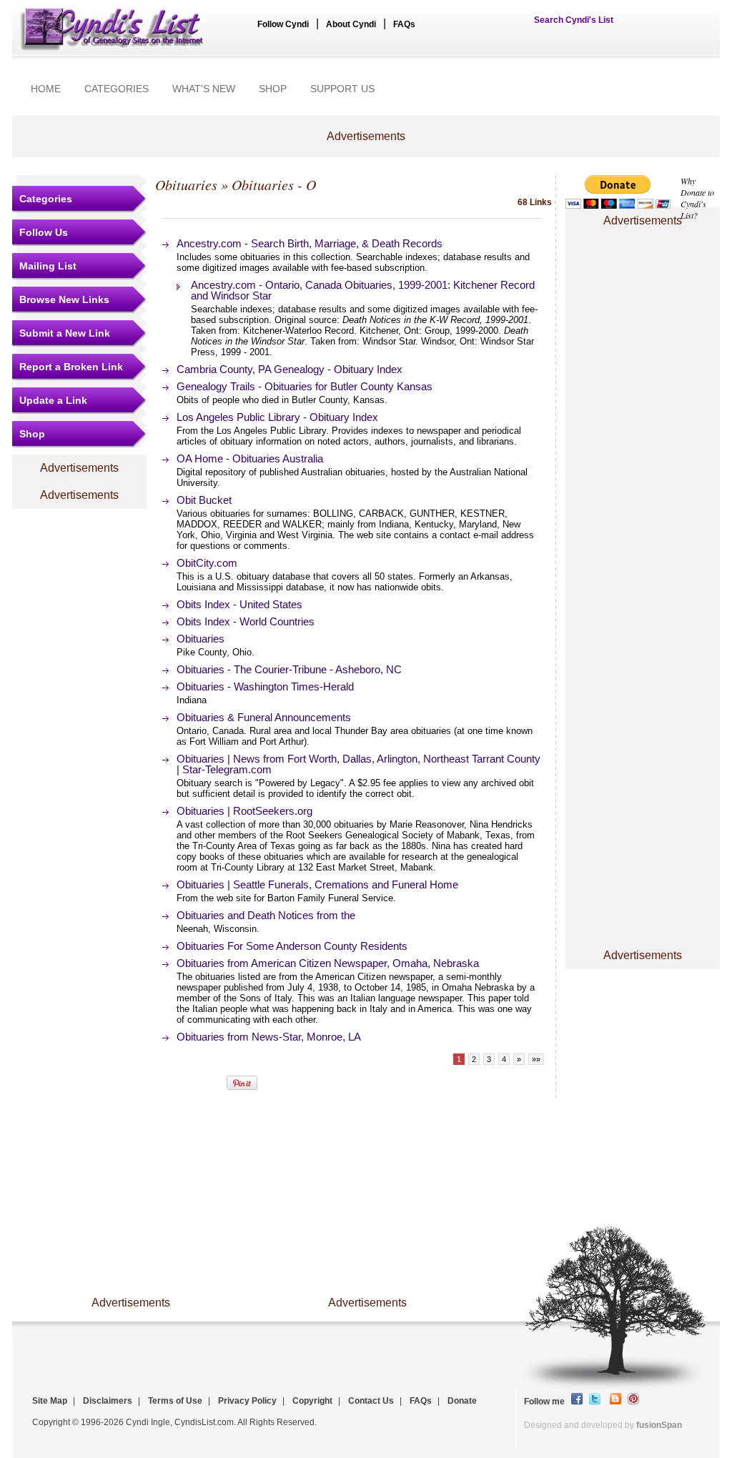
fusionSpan (659, 1425)
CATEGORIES (116, 88)
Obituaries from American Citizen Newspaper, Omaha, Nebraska (328, 963)
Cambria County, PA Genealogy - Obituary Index (289, 369)
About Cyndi (351, 24)
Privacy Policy (247, 1401)
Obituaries (186, 184)
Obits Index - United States (239, 604)
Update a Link (53, 400)
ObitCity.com (207, 563)
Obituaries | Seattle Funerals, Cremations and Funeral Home (317, 884)
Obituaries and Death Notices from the (266, 915)
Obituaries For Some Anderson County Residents (292, 946)
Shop (32, 434)
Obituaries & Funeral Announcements (264, 717)
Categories (45, 198)
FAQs (404, 24)
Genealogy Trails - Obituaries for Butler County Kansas (304, 386)
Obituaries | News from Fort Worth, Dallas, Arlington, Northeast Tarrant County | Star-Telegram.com (358, 764)
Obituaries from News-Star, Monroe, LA (269, 1037)
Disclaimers (107, 1401)
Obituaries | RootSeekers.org (244, 811)
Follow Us (43, 232)
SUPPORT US (342, 88)
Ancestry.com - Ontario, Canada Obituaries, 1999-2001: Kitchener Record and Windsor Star (363, 290)
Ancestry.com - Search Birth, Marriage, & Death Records (309, 243)
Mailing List (47, 266)
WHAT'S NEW (203, 88)
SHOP (273, 88)
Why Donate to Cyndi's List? (697, 198)
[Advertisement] (643, 274)
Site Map (49, 1401)
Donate (462, 1401)
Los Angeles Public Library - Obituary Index (277, 417)
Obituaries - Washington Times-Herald (265, 686)
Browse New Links (64, 299)
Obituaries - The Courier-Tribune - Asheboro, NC (289, 669)
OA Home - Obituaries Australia (250, 458)
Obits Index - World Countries (246, 621)
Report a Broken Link (71, 366)
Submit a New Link (64, 333)
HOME (46, 88)
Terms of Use (175, 1401)
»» (536, 1059)
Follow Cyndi (283, 24)
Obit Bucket (204, 500)
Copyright (312, 1401)
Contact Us (371, 1401)
